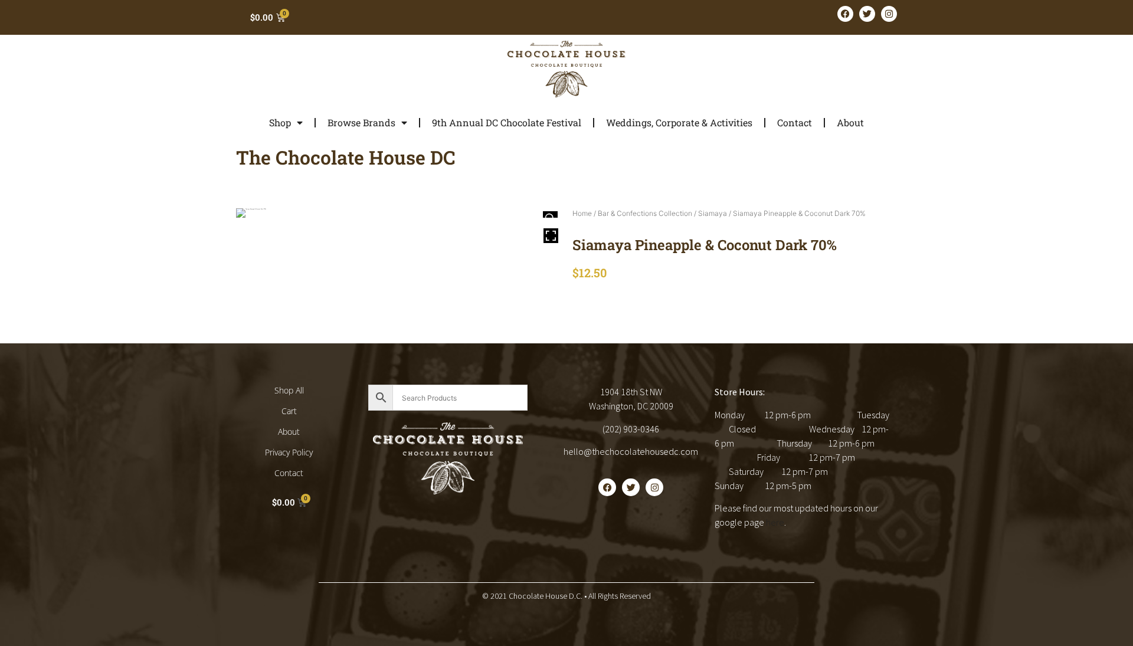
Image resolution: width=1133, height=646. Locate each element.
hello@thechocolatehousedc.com (631, 451)
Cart (289, 411)
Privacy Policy (289, 452)
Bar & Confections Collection (645, 213)
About (850, 122)
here (775, 522)
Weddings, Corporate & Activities (679, 122)
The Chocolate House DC (346, 157)
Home (582, 213)
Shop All (289, 390)
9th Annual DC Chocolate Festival (506, 122)
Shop (280, 122)
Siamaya (712, 213)
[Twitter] (867, 14)
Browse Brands (361, 122)
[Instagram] (889, 14)
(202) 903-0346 (630, 429)
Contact (794, 122)
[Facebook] (845, 14)
